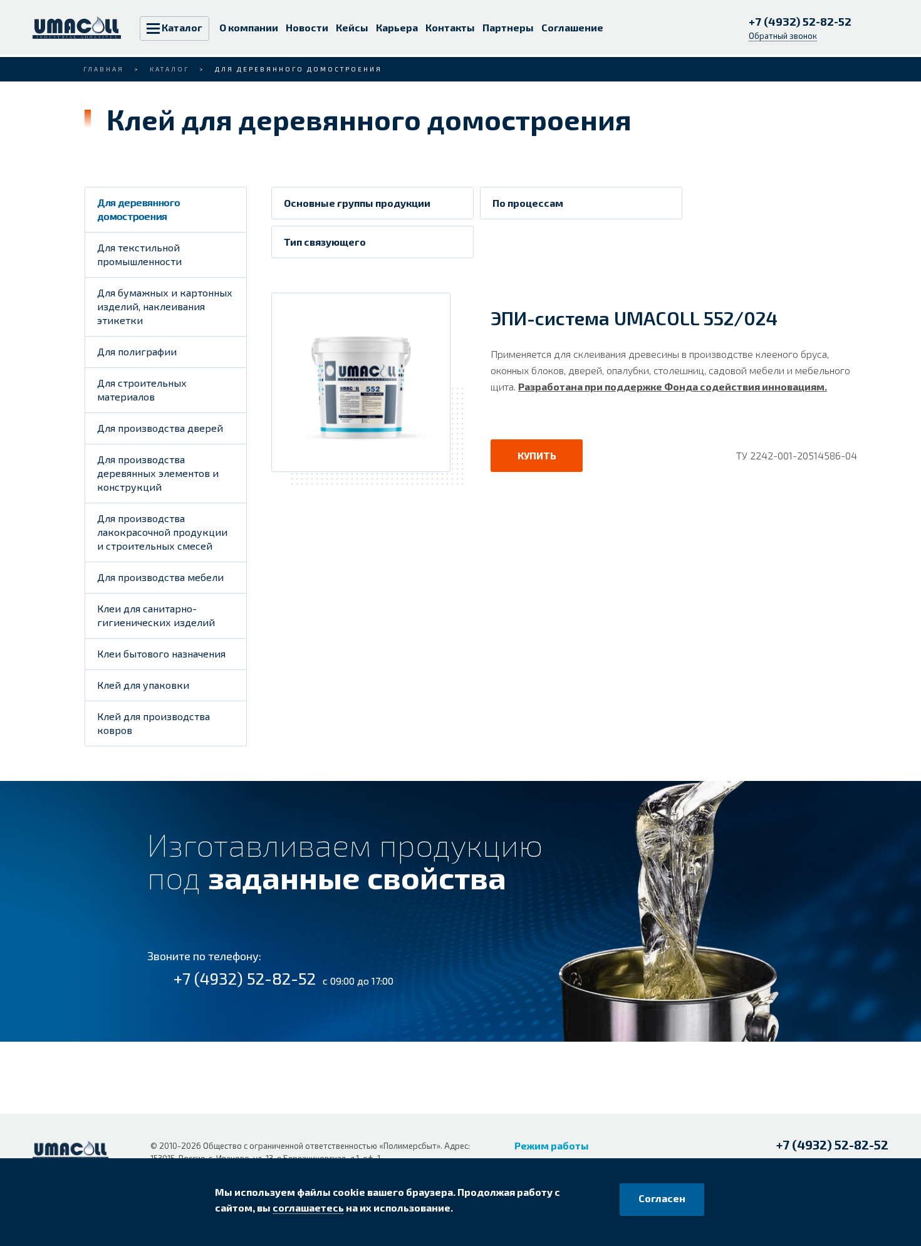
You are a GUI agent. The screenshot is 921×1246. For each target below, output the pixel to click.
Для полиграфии (137, 351)
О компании (248, 27)
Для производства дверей (160, 428)
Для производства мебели (160, 577)
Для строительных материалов (142, 389)
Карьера (397, 27)
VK (43, 1184)
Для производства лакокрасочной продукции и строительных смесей (162, 532)
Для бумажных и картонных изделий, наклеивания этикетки (164, 306)
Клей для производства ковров (153, 723)
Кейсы (352, 27)
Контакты (450, 27)
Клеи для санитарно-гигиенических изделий (156, 615)
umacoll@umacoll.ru (824, 1166)
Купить (537, 455)
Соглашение (572, 27)
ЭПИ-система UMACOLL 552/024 (634, 317)
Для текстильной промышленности (139, 254)
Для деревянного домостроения (138, 209)
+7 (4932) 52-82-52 (801, 21)
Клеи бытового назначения (161, 653)
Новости (307, 27)
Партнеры (508, 27)
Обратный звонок (783, 36)
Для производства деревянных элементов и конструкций (158, 473)
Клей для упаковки (143, 685)
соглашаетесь (308, 1207)
